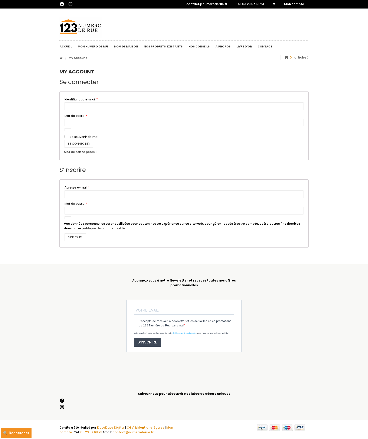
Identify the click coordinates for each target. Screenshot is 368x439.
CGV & (132, 427)
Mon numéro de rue (93, 46)
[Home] (61, 58)
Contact (265, 46)
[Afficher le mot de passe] (68, 129)
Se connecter (79, 144)
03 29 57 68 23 (91, 432)
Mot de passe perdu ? (81, 152)
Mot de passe (84, 115)
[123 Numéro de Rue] (80, 27)
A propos (223, 46)
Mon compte (294, 4)
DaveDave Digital (111, 427)
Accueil (66, 46)
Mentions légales (150, 427)
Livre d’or (244, 46)
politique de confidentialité (103, 228)
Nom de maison (126, 46)
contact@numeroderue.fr (206, 4)
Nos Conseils (199, 46)
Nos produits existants (163, 46)
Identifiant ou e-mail (89, 99)
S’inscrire (75, 237)
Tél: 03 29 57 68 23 (250, 4)
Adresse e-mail (85, 187)
